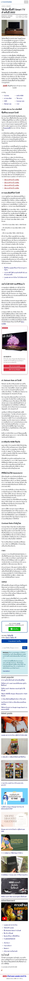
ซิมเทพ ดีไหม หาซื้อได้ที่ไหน (11, 936)
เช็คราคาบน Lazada (14, 366)
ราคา (17, 104)
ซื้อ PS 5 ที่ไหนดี (8, 933)
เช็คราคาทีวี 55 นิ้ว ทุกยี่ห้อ (11, 185)
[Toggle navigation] (26, 1)
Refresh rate (7, 104)
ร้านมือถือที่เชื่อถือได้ (9, 939)
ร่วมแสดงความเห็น (14, 641)
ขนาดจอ (6, 95)
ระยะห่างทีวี (7, 128)
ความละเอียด (8, 98)
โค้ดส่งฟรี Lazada (9, 928)
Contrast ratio (20, 101)
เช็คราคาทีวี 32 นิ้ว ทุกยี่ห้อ (11, 180)
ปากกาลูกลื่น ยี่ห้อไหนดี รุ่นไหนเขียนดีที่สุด (13, 680)
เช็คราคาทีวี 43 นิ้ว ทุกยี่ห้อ (11, 182)
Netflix (12, 637)
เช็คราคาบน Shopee (14, 369)
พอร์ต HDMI (19, 95)
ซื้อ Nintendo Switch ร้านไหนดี (12, 930)
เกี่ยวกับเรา (7, 943)
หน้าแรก (3, 6)
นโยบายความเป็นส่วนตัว (11, 951)
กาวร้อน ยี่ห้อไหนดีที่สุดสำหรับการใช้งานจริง (13, 699)
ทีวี (15, 637)
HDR (5, 101)
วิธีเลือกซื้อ (8, 6)
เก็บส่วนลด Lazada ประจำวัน (16, 976)
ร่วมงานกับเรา (6, 671)
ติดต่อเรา (6, 948)
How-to (7, 637)
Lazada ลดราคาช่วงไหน (10, 925)
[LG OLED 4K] (14, 340)
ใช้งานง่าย (19, 98)
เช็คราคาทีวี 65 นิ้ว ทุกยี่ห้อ (11, 188)
